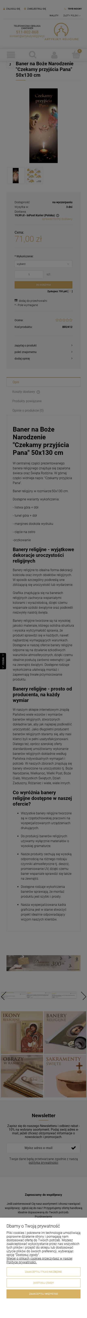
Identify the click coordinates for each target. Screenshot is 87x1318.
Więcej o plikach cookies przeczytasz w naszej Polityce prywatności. (39, 1260)
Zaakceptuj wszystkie (43, 1293)
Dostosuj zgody (43, 1282)
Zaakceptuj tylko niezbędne (43, 1271)
